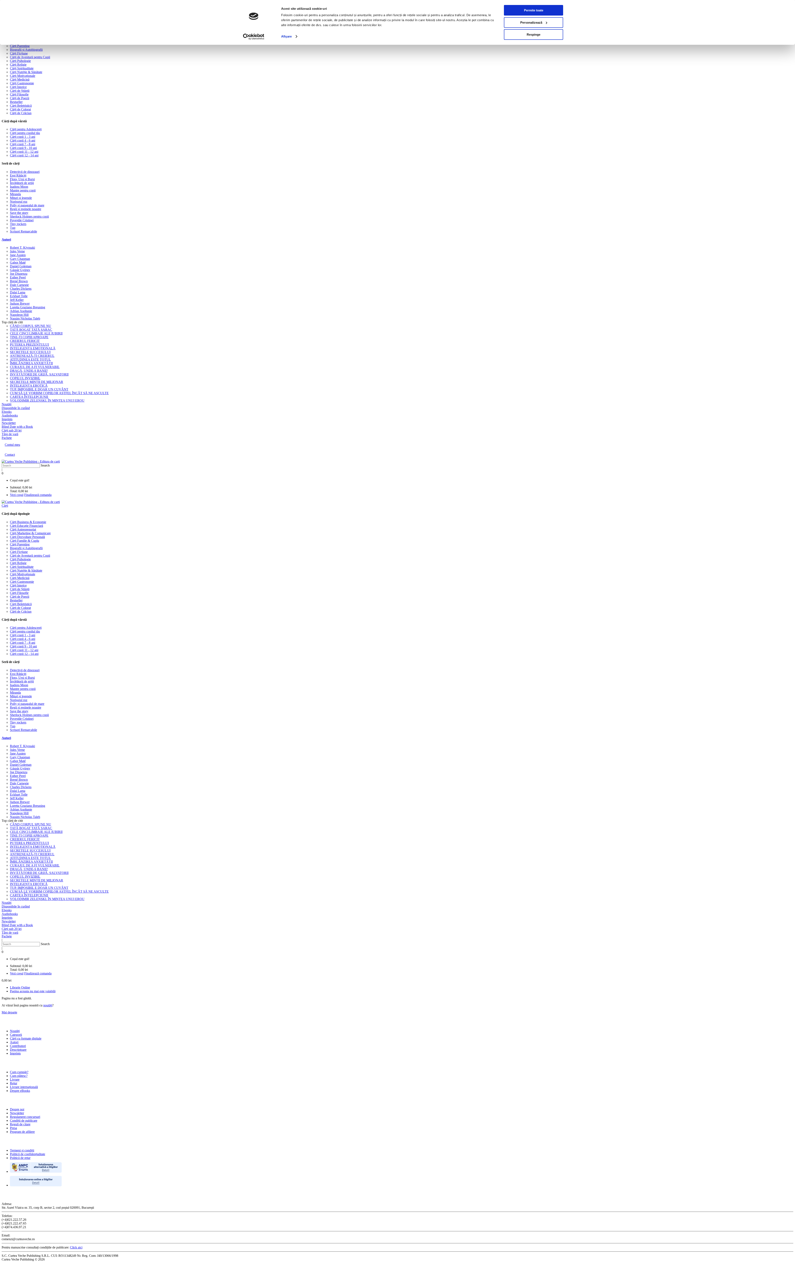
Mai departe (9, 1012)
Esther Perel (18, 277)
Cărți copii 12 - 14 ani (24, 155)
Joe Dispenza (18, 273)
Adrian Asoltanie (21, 311)
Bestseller (16, 102)
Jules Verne (17, 251)
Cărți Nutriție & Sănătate (26, 72)
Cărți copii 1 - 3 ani (22, 136)
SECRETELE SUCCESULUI (30, 352)
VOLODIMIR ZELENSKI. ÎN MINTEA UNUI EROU (47, 400)
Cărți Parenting (20, 46)
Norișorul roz (18, 201)
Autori (6, 239)
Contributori (18, 1046)
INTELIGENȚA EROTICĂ (29, 385)
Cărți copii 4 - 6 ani (22, 140)
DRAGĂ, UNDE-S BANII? (29, 370)
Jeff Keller (17, 300)
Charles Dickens (20, 288)
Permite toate (533, 10)
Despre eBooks (20, 1090)
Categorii (16, 1034)
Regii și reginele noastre (25, 209)
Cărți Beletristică (21, 105)
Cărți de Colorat (20, 109)
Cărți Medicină (19, 79)
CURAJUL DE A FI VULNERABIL (35, 367)
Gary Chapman (20, 259)
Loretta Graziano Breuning (27, 307)
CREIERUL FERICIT (25, 341)
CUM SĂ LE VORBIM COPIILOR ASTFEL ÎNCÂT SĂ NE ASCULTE (59, 393)
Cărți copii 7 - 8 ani (22, 144)
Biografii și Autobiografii (26, 49)
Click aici (76, 1247)
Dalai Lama (17, 292)
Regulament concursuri (25, 1117)
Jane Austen (18, 255)
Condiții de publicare (23, 1120)
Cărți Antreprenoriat (23, 529)
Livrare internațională (24, 1087)
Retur (13, 1083)
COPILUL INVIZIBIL (25, 378)
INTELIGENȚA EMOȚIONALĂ (32, 348)
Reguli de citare (20, 1124)
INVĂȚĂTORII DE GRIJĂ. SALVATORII (39, 374)
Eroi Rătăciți (18, 175)
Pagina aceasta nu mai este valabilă (32, 991)
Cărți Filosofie (19, 94)
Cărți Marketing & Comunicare (30, 533)
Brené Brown (19, 281)
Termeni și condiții (22, 1150)
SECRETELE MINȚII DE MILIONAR (36, 382)
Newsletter (17, 1113)
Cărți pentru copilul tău (25, 133)
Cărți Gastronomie (22, 83)
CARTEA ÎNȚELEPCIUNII (29, 397)
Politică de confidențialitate (27, 1154)
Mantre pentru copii (23, 190)
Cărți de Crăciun (20, 113)
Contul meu (12, 444)
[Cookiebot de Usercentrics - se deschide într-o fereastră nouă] (254, 37)
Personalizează (531, 22)
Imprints (15, 1053)
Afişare (286, 36)
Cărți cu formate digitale (25, 1038)
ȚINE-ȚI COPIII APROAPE (29, 337)
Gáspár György (20, 270)
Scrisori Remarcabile (23, 231)
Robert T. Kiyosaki (22, 247)
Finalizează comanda (38, 495)
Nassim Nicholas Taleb (25, 318)
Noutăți (15, 1031)
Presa (13, 1128)
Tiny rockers (18, 224)
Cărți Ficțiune (19, 53)
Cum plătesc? (19, 1076)
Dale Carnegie (19, 285)
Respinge (533, 34)
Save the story (19, 213)
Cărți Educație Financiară (26, 525)
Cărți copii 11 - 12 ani (24, 151)
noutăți (47, 1005)
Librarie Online (20, 987)
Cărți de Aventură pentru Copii (30, 57)
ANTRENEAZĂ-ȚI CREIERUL (32, 356)
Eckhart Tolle (19, 296)
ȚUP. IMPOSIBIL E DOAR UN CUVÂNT (39, 389)
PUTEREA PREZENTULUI (29, 344)
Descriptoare (18, 1049)
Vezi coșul (16, 495)
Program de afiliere (22, 1131)
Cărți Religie (18, 64)
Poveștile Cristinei (22, 220)
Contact (10, 454)
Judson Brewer (20, 303)
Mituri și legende (21, 198)
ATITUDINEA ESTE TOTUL (30, 359)
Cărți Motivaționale (22, 76)
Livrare (14, 1079)
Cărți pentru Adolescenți (26, 129)
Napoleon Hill (19, 314)
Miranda (15, 194)
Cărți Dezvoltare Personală (27, 537)
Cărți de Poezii (19, 98)
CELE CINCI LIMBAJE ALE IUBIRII (36, 333)
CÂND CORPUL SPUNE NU (30, 326)
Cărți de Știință (19, 90)
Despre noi (17, 1109)
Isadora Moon (19, 186)
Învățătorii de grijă (22, 183)
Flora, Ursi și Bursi (22, 179)
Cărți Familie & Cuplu (24, 540)
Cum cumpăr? (19, 1072)
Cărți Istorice (18, 87)
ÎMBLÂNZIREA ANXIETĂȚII (31, 363)
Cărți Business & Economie (28, 522)
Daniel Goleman (20, 266)
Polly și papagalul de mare (27, 205)
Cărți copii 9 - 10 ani (23, 148)
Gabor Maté (18, 262)
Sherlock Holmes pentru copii (29, 216)
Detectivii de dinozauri (25, 171)
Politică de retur (20, 1158)
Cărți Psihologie (20, 61)
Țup (12, 227)
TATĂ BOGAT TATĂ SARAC (31, 329)
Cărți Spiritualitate (22, 68)
